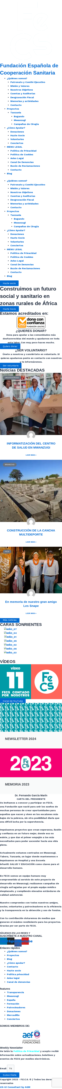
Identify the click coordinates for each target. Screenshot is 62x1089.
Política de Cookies (21, 154)
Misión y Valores (19, 86)
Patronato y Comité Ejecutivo (27, 82)
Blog (9, 173)
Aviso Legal (17, 158)
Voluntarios (17, 139)
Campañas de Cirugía (26, 124)
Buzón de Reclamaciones (25, 166)
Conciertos (16, 143)
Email (3, 1068)
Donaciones (17, 131)
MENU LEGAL (14, 146)
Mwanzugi (20, 120)
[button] (9, 309)
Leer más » (31, 455)
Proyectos (13, 108)
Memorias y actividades (24, 101)
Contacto (15, 105)
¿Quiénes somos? (17, 78)
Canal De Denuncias (22, 162)
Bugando (19, 116)
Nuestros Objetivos (21, 89)
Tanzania (15, 112)
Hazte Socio (17, 135)
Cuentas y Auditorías (22, 93)
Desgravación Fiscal (22, 97)
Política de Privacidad (23, 150)
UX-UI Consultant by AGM (15, 1087)
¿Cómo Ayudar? (16, 127)
